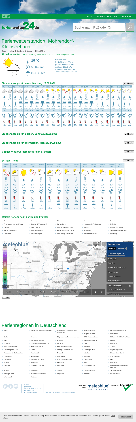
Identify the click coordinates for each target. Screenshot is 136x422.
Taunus (59, 370)
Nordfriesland (35, 356)
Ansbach (7, 221)
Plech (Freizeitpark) (10, 230)
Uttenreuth (7, 233)
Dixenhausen (61, 221)
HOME (90, 16)
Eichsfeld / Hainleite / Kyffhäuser (120, 337)
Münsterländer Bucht (117, 353)
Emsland (60, 340)
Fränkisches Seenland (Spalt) (13, 224)
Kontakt (48, 392)
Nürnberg (87, 227)
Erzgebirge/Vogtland (90, 340)
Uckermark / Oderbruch (38, 374)
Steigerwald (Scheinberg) (118, 230)
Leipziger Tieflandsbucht (65, 350)
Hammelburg (61, 224)
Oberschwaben (115, 356)
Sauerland (60, 366)
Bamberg (34, 221)
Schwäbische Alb (89, 366)
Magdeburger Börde (116, 350)
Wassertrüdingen (36, 233)
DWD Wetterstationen (91, 337)
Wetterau (34, 377)
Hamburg (60, 343)
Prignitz (6, 362)
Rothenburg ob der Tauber (65, 230)
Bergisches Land (89, 334)
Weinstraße (87, 374)
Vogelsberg (60, 374)
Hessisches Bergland (11, 346)
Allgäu (6, 330)
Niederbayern (8, 356)
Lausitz (33, 350)
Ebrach (86, 221)
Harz (85, 343)
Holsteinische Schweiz (64, 346)
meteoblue (6, 298)
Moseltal (60, 353)
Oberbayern (61, 356)
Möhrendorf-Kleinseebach (65, 227)
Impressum (56, 392)
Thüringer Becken (116, 370)
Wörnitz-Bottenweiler (90, 233)
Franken (11, 51)
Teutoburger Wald (89, 370)
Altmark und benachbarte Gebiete (41, 330)
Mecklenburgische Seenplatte (13, 353)
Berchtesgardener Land (118, 330)
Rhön (85, 362)
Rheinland (60, 362)
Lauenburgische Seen (11, 350)
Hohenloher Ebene (37, 346)
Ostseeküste (88, 359)
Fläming (112, 340)
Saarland (7, 366)
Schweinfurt (87, 230)
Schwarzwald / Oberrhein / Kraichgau (119, 366)
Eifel (5, 340)
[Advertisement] (68, 7)
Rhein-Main (34, 362)
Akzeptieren (126, 417)
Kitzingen (7, 227)
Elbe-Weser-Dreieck (37, 340)
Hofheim (113, 224)
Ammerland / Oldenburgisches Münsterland (67, 331)
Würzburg (113, 233)
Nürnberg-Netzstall (116, 227)
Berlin (6, 337)
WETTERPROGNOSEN (107, 16)
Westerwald (8, 377)
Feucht (112, 221)
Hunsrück (87, 346)
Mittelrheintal (35, 353)
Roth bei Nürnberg (36, 230)
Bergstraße (114, 334)
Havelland (113, 343)
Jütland (112, 346)
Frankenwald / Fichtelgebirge (40, 343)
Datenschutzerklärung (68, 392)
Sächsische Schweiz (37, 366)
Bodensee (34, 337)
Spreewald (34, 370)
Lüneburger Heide (89, 350)
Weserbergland (115, 374)
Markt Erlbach (35, 227)
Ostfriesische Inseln (37, 359)
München (87, 353)
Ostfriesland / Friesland (64, 359)
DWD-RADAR (126, 16)
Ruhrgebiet (113, 362)
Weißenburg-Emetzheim (65, 233)
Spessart (7, 370)
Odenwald (7, 359)
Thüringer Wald (9, 374)
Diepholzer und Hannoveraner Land (68, 337)
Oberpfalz (87, 356)
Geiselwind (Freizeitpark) (39, 224)
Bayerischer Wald (89, 330)
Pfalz (112, 359)
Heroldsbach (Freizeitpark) (92, 224)
